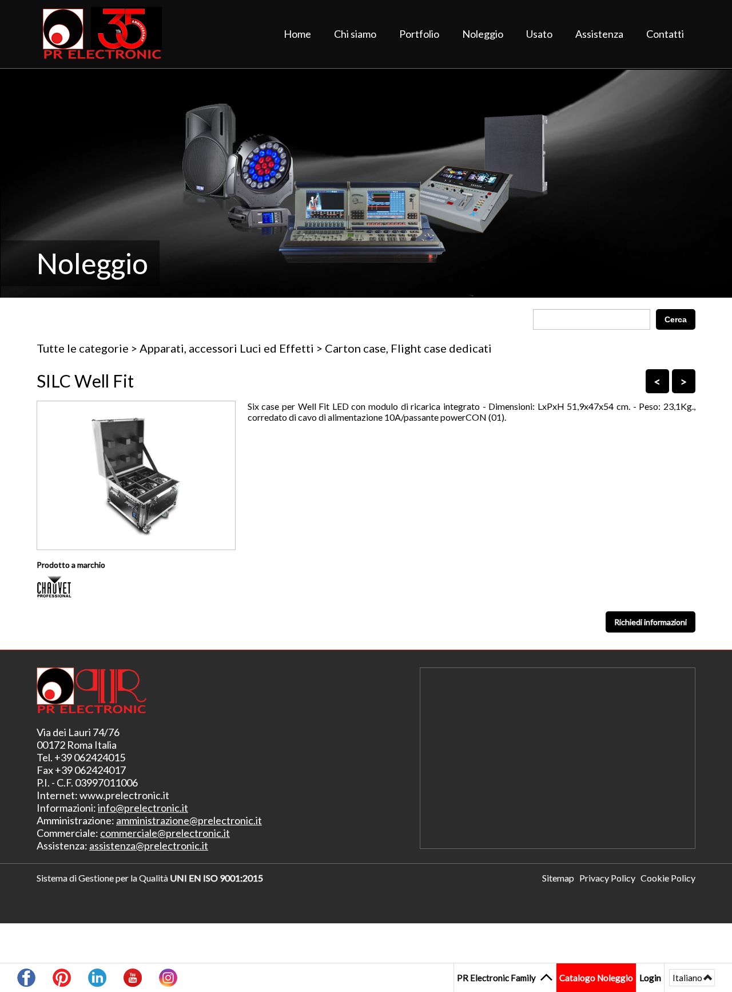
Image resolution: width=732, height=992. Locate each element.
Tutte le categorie (83, 348)
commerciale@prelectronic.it (165, 833)
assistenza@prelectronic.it (148, 845)
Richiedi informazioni (650, 622)
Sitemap (558, 877)
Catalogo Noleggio (596, 978)
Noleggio (482, 33)
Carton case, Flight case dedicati (408, 348)
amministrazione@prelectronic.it (189, 820)
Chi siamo (355, 33)
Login (650, 977)
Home (297, 33)
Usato (539, 33)
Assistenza (599, 33)
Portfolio (419, 33)
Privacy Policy (607, 877)
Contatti (665, 33)
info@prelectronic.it (143, 807)
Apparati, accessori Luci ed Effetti (227, 348)
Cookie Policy (667, 877)
